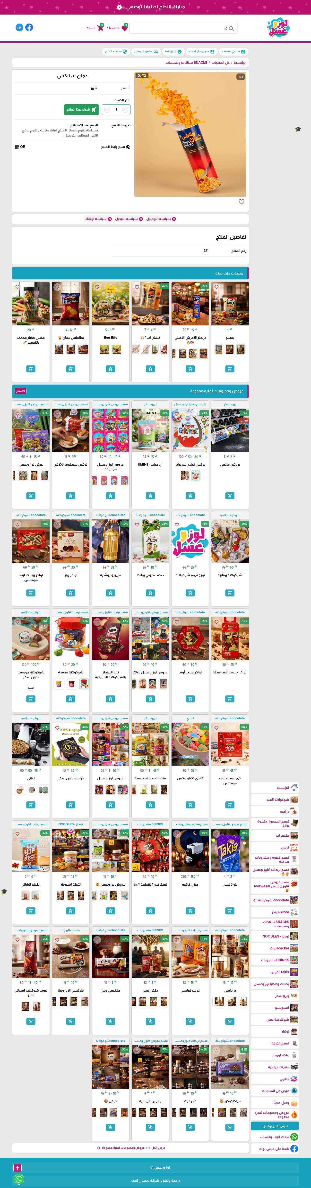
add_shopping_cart (229, 368)
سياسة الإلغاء (98, 219)
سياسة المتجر (116, 51)
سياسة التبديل (129, 219)
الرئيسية (240, 63)
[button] (117, 28)
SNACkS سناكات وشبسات (186, 63)
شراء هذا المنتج (81, 110)
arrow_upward (17, 1168)
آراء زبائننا (173, 51)
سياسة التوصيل (161, 219)
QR (20, 147)
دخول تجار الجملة (202, 51)
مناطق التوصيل (146, 51)
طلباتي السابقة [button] (234, 51)
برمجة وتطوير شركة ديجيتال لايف (155, 1180)
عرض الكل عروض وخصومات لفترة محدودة (130, 1148)
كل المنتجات (220, 63)
